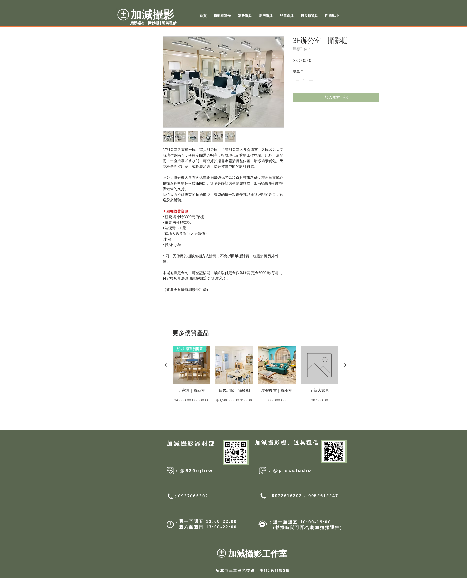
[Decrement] (297, 80)
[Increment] (311, 80)
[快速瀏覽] (234, 365)
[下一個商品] (345, 365)
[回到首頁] (404, 317)
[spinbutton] (304, 80)
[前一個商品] (166, 365)
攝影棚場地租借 (194, 289)
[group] (255, 380)
